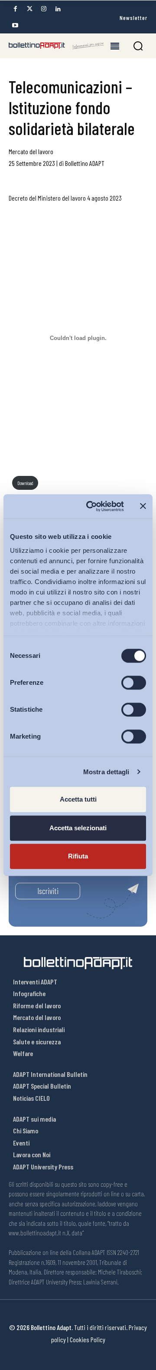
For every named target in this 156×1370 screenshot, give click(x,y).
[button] (138, 45)
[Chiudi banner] (143, 506)
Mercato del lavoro (31, 151)
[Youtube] (15, 25)
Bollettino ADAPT (84, 163)
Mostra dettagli (106, 772)
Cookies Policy (87, 1339)
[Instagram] (43, 9)
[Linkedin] (58, 9)
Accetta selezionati (78, 828)
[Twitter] (29, 9)
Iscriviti (47, 891)
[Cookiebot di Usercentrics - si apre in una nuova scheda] (91, 506)
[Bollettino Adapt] (56, 45)
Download (25, 483)
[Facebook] (15, 9)
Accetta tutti (78, 799)
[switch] (133, 683)
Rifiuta (78, 856)
